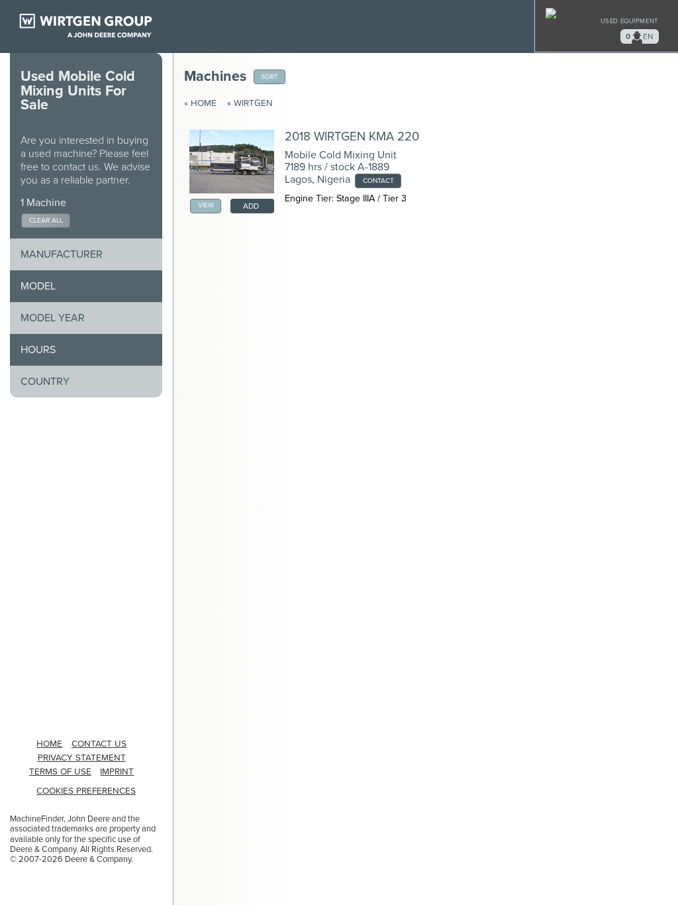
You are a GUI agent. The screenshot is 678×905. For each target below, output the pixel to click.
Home (49, 744)
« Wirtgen (250, 103)
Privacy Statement (82, 758)
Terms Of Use (60, 772)
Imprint (117, 772)
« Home (200, 103)
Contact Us (99, 744)
